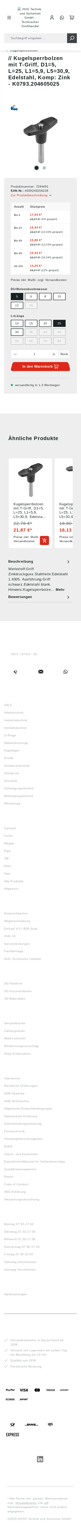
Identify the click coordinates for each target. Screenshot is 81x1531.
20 (45, 323)
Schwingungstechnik (19, 788)
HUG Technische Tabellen (22, 958)
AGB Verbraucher (16, 1101)
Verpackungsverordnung (21, 1199)
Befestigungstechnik (18, 796)
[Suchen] (72, 38)
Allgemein (11, 888)
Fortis (8, 835)
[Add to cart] (44, 540)
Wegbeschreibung (17, 921)
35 (31, 332)
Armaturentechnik (17, 765)
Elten (8, 866)
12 (17, 305)
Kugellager (12, 750)
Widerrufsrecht (15, 1038)
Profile (9, 758)
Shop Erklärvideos (17, 1053)
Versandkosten (15, 1023)
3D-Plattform (13, 983)
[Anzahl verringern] (15, 354)
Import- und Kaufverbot (21, 1154)
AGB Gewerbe (14, 1093)
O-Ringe (10, 735)
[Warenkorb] (72, 17)
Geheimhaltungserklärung (23, 1123)
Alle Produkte (13, 881)
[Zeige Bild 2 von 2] (44, 168)
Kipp (7, 850)
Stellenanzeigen (15, 1294)
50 (17, 341)
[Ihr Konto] (52, 17)
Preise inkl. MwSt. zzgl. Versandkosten (39, 280)
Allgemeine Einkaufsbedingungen (28, 1108)
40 (45, 332)
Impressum (12, 1078)
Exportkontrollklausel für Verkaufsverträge (34, 1161)
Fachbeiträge (13, 951)
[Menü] (9, 17)
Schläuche (11, 773)
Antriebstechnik (15, 727)
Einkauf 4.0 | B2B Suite (21, 928)
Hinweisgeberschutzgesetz (23, 1138)
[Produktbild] (40, 140)
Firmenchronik (14, 1131)
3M (6, 858)
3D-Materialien (15, 998)
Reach (9, 1176)
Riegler (9, 843)
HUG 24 (10, 936)
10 (59, 296)
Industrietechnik (15, 720)
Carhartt (10, 828)
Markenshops (16, 820)
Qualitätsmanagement (20, 1169)
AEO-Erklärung (15, 1191)
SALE (8, 705)
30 (17, 332)
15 (31, 323)
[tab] (39, 575)
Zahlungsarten (14, 1031)
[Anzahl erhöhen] (54, 354)
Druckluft (10, 780)
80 (59, 341)
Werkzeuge (12, 803)
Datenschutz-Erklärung (20, 1116)
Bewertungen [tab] (20, 597)
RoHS (8, 1146)
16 (31, 305)
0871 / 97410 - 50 (24, 654)
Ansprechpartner (16, 913)
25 (59, 323)
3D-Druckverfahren (18, 991)
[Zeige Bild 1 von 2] (36, 168)
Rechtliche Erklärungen (21, 1085)
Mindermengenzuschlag (21, 1046)
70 (45, 341)
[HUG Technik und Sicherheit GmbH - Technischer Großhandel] (30, 17)
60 (31, 341)
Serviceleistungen (17, 943)
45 (59, 332)
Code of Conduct (16, 1184)
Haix (7, 873)
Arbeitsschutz (14, 712)
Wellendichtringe (16, 743)
